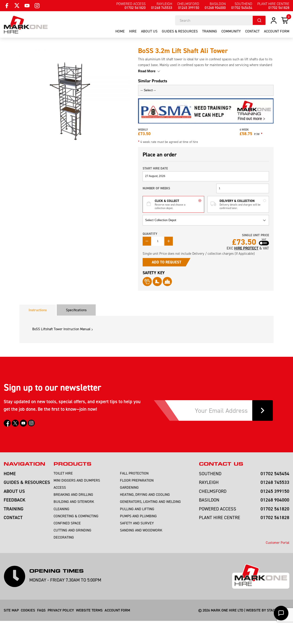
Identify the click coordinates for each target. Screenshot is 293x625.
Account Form (117, 610)
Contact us (221, 464)
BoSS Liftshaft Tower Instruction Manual (61, 329)
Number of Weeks (156, 188)
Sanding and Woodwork (141, 530)
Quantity (150, 234)
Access (60, 487)
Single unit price (255, 235)
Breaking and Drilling (73, 494)
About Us (149, 31)
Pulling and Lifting (137, 509)
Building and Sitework (74, 501)
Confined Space (67, 523)
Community (231, 31)
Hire (133, 31)
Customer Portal (277, 542)
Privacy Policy (61, 610)
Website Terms (89, 610)
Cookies (28, 610)
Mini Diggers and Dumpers (77, 480)
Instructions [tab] (38, 310)
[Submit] (259, 20)
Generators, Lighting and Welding (150, 501)
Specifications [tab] (76, 310)
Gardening (129, 487)
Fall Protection (134, 473)
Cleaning (61, 509)
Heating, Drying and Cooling (145, 494)
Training (209, 31)
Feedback (14, 500)
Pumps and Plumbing (138, 516)
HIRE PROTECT (246, 248)
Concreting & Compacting (76, 516)
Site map (11, 610)
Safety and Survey (137, 523)
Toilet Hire (63, 473)
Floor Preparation (137, 480)
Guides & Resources (180, 31)
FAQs (41, 610)
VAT (264, 239)
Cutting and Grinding (72, 530)
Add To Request (166, 262)
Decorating (64, 537)
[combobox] (220, 20)
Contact (252, 31)
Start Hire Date (155, 168)
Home (120, 31)
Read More (147, 71)
